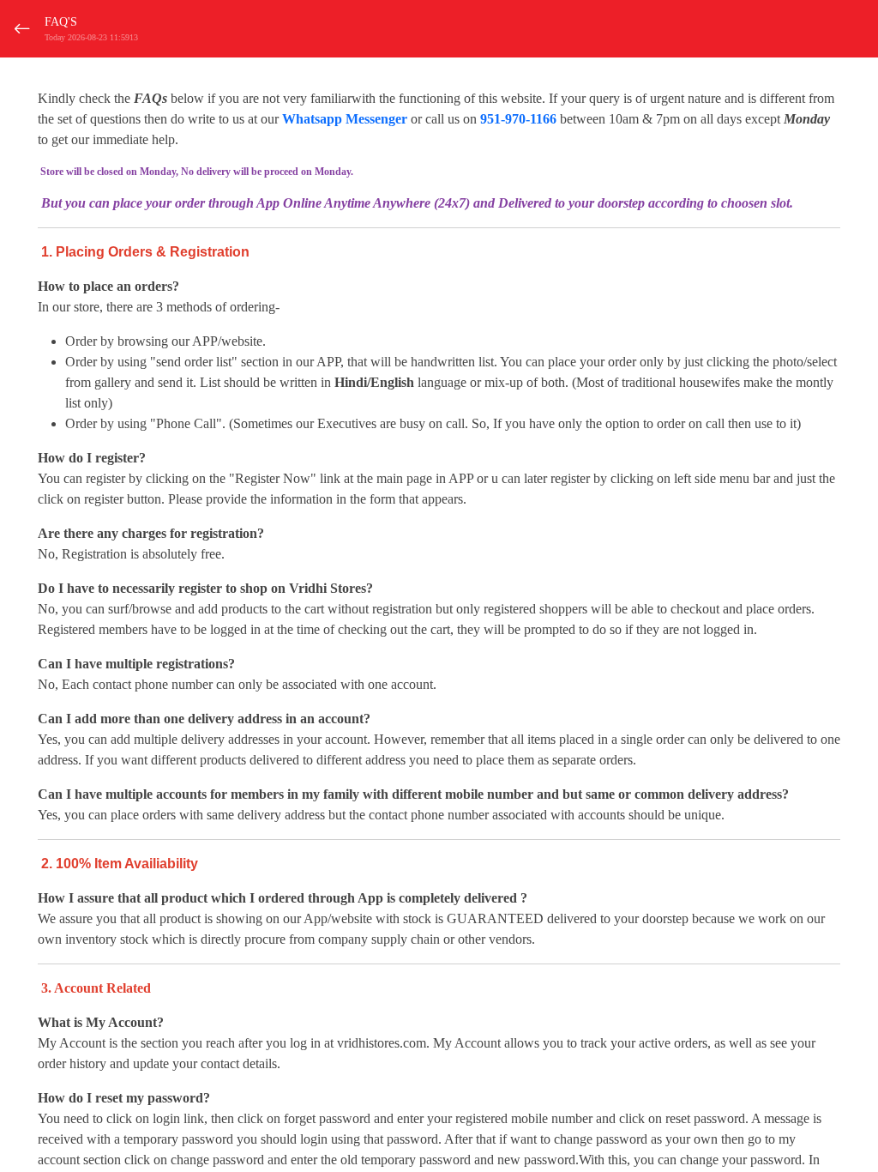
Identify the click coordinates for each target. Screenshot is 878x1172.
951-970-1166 (518, 119)
